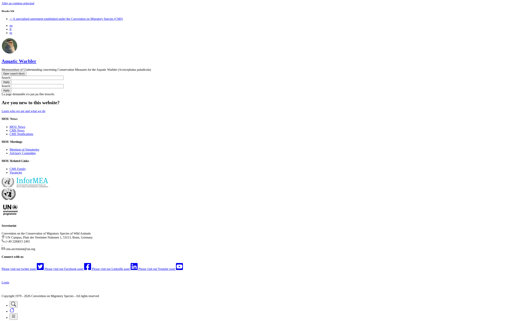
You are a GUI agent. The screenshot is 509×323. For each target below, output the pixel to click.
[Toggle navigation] (13, 304)
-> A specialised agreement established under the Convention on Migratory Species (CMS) (66, 19)
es (11, 32)
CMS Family (18, 169)
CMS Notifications (21, 134)
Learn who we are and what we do (23, 111)
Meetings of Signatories (24, 149)
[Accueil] (9, 52)
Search (6, 77)
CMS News (17, 130)
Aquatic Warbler (19, 61)
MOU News (17, 127)
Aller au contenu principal (18, 3)
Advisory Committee (23, 153)
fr (11, 29)
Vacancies (16, 172)
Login (5, 282)
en (11, 25)
